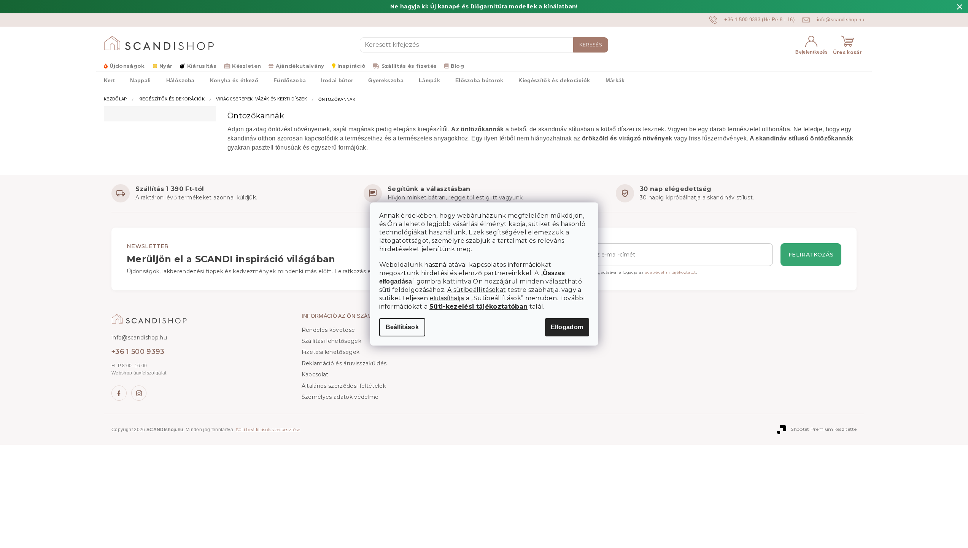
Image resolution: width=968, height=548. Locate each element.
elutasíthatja (447, 298)
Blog (457, 66)
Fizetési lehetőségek (331, 352)
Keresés (590, 45)
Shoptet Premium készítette (824, 429)
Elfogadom (567, 327)
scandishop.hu (139, 393)
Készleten (246, 66)
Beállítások (402, 327)
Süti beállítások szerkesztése (268, 429)
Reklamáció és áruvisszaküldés (344, 363)
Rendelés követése (328, 330)
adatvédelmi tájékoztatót (670, 272)
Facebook (119, 393)
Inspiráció (351, 66)
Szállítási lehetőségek (331, 341)
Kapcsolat (315, 374)
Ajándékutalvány (300, 66)
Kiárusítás (201, 66)
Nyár (165, 66)
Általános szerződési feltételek (344, 385)
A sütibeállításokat (476, 289)
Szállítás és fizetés (409, 66)
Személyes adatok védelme (340, 396)
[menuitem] (109, 80)
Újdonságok (127, 66)
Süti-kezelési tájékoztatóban (478, 306)
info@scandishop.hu (139, 337)
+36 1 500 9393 (138, 351)
